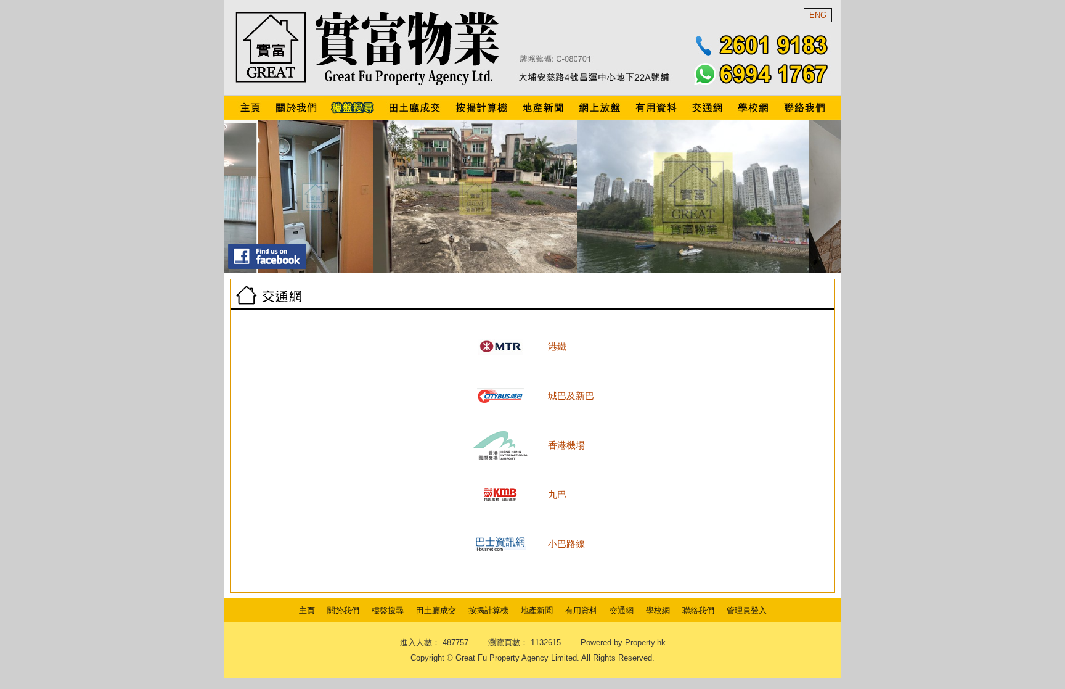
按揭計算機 (488, 610)
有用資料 (581, 610)
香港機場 (566, 445)
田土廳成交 (436, 610)
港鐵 (557, 346)
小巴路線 (566, 543)
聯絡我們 (698, 610)
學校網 (658, 610)
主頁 (307, 610)
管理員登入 (747, 610)
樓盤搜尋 (388, 610)
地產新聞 (537, 610)
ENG (817, 15)
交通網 (622, 610)
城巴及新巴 (571, 395)
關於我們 (343, 610)
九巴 (557, 494)
